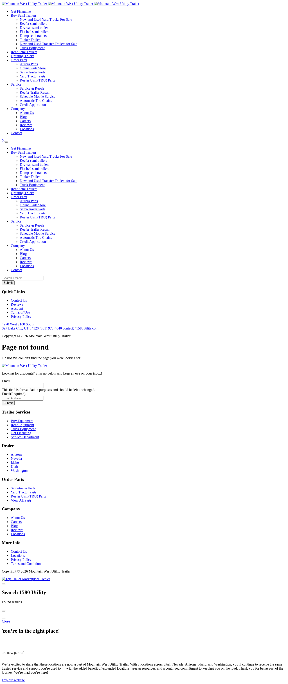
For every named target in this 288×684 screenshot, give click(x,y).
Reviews (26, 125)
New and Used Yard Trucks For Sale (46, 19)
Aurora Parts (29, 64)
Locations (27, 129)
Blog (23, 117)
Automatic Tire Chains (36, 100)
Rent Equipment (22, 425)
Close (6, 621)
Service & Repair (32, 88)
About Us (27, 113)
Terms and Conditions (26, 564)
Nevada (16, 458)
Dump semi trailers (33, 36)
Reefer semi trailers (33, 23)
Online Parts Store (33, 68)
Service (16, 84)
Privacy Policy (21, 316)
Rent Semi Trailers (24, 52)
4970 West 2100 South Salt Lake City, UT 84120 (20, 326)
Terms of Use (20, 312)
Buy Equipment (22, 421)
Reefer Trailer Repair (35, 92)
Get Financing (21, 11)
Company (18, 109)
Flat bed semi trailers (34, 32)
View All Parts (21, 500)
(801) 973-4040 (51, 328)
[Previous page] (3, 610)
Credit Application (33, 105)
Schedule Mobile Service (37, 96)
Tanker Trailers (30, 40)
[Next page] (3, 618)
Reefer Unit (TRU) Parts (37, 80)
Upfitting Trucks (22, 56)
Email (6, 381)
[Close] (3, 584)
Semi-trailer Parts (23, 488)
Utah (14, 466)
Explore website (13, 680)
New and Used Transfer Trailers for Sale (48, 44)
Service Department (25, 437)
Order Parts (19, 60)
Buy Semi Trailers (23, 15)
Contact (16, 133)
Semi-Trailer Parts (32, 72)
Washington (19, 471)
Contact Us (19, 300)
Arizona (16, 454)
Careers (25, 121)
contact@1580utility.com (80, 328)
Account (17, 308)
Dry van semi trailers (34, 28)
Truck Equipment (32, 48)
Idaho (15, 462)
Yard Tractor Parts (32, 76)
